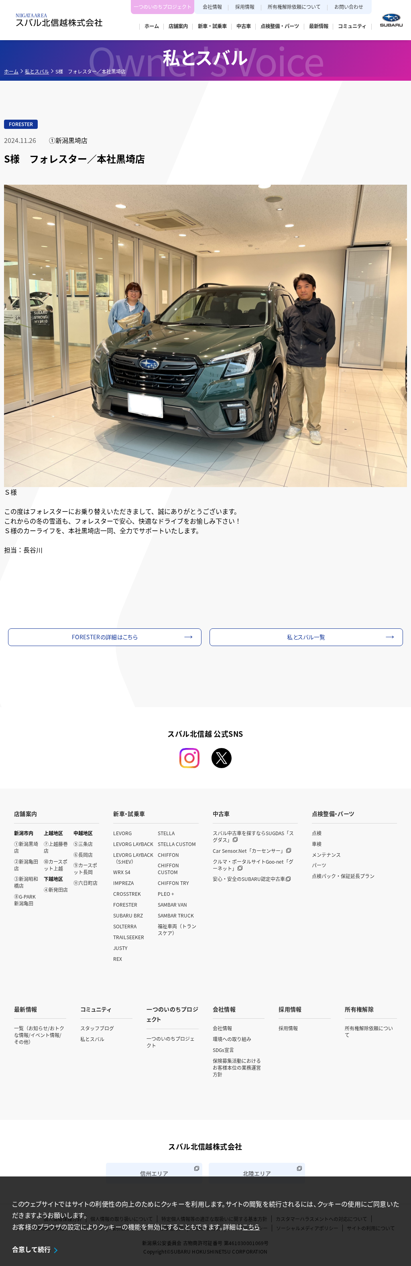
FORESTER (125, 904)
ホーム (11, 71)
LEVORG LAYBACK (133, 843)
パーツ (319, 865)
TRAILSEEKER (128, 937)
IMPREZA (123, 882)
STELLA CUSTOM (177, 843)
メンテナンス (326, 854)
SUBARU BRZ (128, 915)
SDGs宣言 (223, 1049)
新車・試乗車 (129, 813)
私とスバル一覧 (306, 637)
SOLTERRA (124, 926)
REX (117, 958)
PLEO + (166, 893)
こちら (251, 1226)
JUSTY (120, 947)
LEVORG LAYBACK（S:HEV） (133, 858)
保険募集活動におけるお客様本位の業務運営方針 (237, 1067)
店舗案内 (25, 813)
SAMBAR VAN (172, 904)
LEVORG (122, 833)
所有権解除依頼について (294, 6)
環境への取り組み (232, 1039)
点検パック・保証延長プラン (343, 876)
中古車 (221, 813)
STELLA (166, 833)
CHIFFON (168, 854)
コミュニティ (95, 1009)
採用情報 (244, 6)
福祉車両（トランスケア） (177, 929)
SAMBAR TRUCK (176, 915)
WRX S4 (121, 871)
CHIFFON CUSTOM (168, 868)
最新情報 (25, 1009)
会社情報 (212, 6)
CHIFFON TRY (173, 882)
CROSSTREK (127, 893)
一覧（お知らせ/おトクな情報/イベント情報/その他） (39, 1035)
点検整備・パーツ (333, 813)
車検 (316, 843)
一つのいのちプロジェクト (162, 6)
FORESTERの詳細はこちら (105, 637)
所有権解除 (359, 1009)
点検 (316, 833)
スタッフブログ (97, 1028)
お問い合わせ (348, 6)
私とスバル (37, 71)
